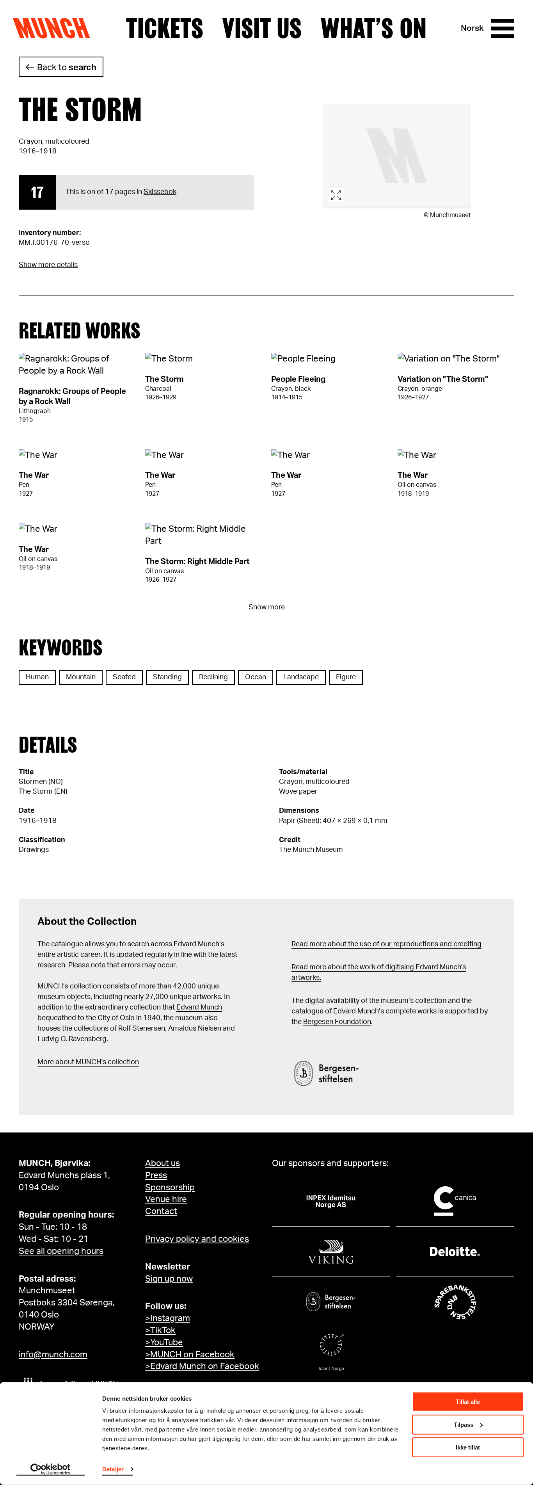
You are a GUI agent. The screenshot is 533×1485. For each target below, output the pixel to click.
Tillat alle (468, 1401)
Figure (346, 677)
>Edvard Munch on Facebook (202, 1366)
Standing (167, 677)
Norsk (472, 28)
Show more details (48, 265)
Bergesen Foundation (337, 1022)
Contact (161, 1211)
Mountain (81, 677)
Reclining (213, 677)
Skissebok (160, 192)
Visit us (262, 28)
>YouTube (164, 1342)
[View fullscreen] (397, 156)
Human (37, 677)
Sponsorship (170, 1187)
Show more (267, 607)
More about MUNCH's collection (88, 1062)
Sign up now (169, 1279)
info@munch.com (53, 1354)
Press (156, 1175)
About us (162, 1163)
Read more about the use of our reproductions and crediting (386, 944)
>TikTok (160, 1330)
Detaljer (113, 1469)
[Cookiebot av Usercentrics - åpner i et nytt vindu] (50, 1470)
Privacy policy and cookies (197, 1239)
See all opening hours (61, 1251)
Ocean (255, 677)
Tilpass (463, 1424)
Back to (66, 67)
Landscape (301, 677)
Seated (124, 677)
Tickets (164, 28)
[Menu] (502, 28)
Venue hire (166, 1199)
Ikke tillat (468, 1447)
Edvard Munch (199, 1007)
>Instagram (167, 1318)
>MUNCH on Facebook (190, 1354)
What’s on (373, 28)
